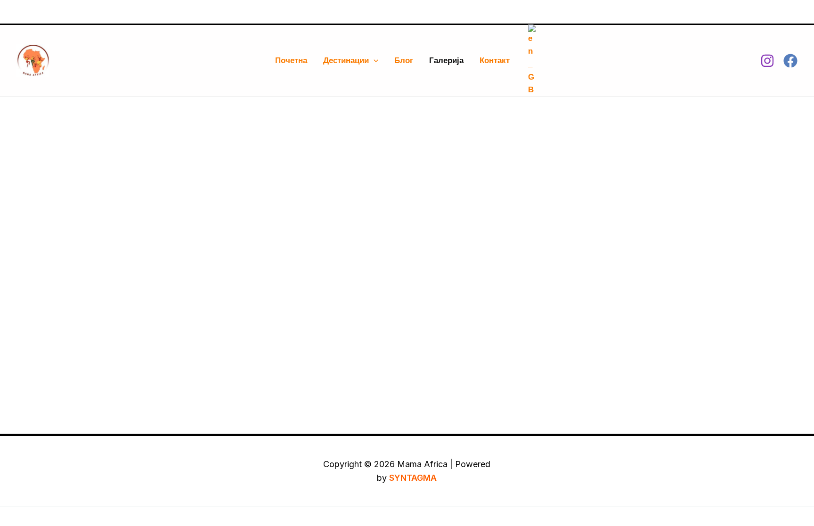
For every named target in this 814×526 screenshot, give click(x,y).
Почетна (291, 60)
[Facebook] (790, 61)
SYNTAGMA (413, 478)
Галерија (446, 60)
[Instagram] (767, 61)
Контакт (495, 60)
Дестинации (346, 60)
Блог (403, 60)
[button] (373, 60)
